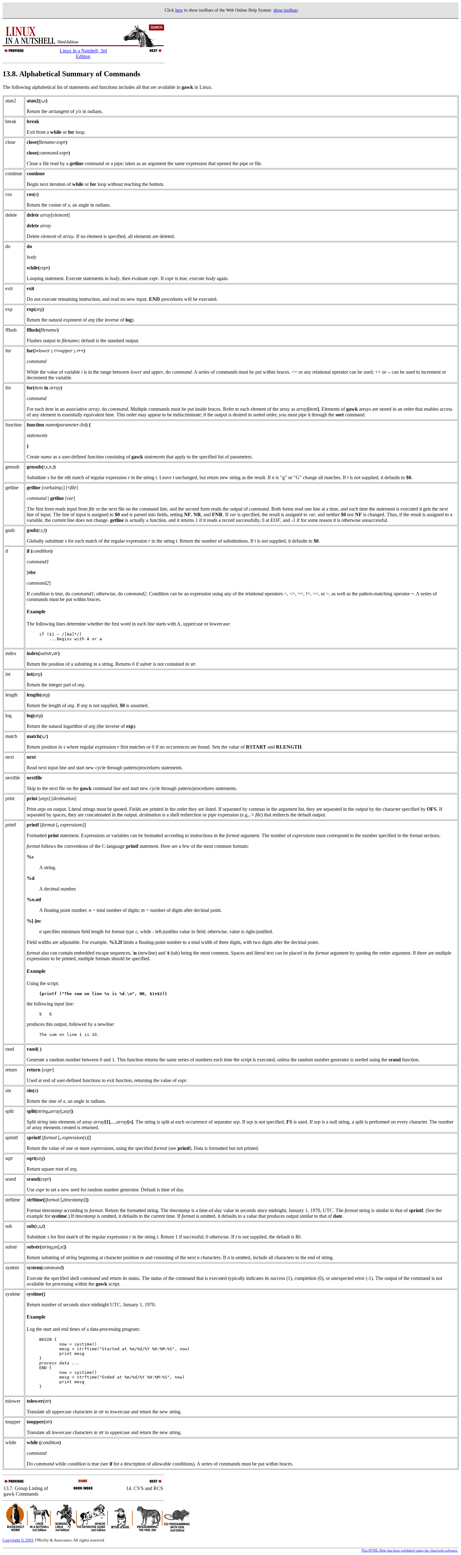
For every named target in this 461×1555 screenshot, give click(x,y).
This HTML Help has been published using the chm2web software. (409, 1550)
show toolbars (285, 10)
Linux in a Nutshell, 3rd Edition (83, 53)
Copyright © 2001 (18, 1540)
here (179, 10)
